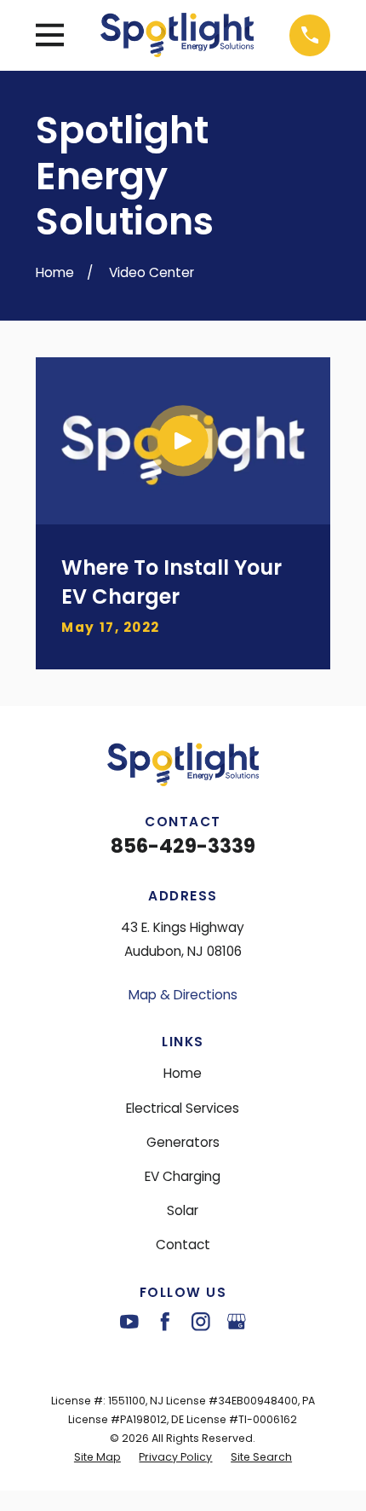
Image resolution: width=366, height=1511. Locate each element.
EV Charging (182, 1176)
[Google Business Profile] (236, 1321)
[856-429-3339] (310, 35)
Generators (183, 1142)
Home (182, 1073)
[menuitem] (97, 1457)
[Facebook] (165, 1321)
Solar (182, 1210)
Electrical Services (182, 1108)
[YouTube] (129, 1321)
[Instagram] (201, 1321)
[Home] (177, 35)
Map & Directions (183, 995)
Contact (183, 1244)
